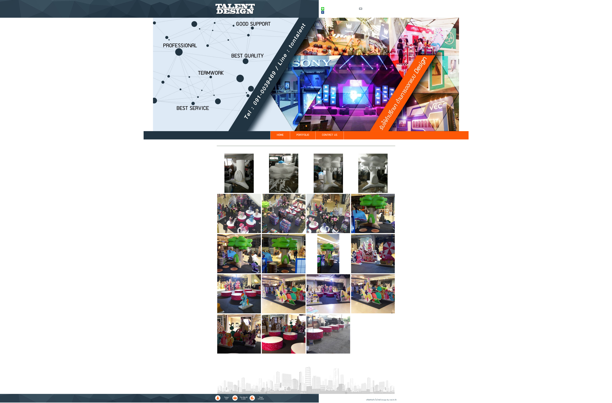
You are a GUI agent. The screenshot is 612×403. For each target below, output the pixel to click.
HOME (280, 135)
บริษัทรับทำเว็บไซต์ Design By (378, 400)
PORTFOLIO (302, 135)
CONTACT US (329, 135)
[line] (239, 173)
